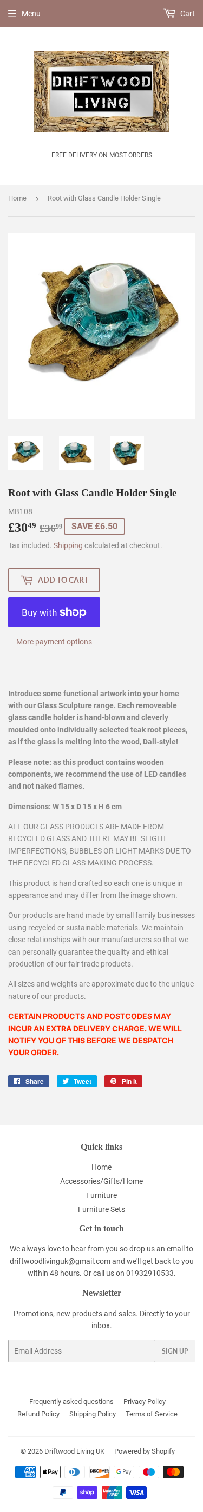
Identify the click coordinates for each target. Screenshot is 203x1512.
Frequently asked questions (71, 1401)
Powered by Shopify (144, 1451)
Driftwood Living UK (74, 1451)
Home (17, 198)
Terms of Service (152, 1414)
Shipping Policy (92, 1414)
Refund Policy (38, 1414)
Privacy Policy (144, 1401)
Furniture (101, 1195)
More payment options (54, 641)
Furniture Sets (101, 1209)
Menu (31, 13)
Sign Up (175, 1351)
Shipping (68, 545)
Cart (187, 13)
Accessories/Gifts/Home (101, 1181)
